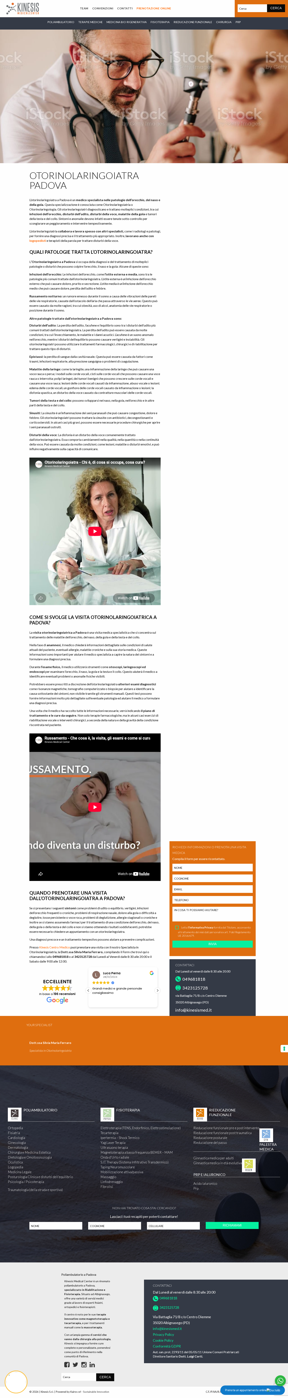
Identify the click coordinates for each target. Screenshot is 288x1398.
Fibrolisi (107, 1187)
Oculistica (15, 1162)
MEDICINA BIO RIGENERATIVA (127, 22)
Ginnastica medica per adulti (213, 1158)
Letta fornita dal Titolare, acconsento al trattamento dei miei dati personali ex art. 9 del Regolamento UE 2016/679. (214, 931)
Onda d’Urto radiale (115, 1157)
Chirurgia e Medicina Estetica (29, 1152)
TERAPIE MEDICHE (90, 22)
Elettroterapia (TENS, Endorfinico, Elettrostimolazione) (141, 1128)
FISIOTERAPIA (160, 22)
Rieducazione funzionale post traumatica (222, 1133)
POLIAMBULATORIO (60, 22)
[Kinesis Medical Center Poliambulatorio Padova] (22, 8)
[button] (88, 990)
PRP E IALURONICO (209, 1174)
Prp (196, 1188)
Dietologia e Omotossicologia (30, 1157)
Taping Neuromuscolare (118, 1167)
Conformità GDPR (167, 1346)
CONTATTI (125, 8)
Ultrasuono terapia (114, 1147)
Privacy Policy (163, 1334)
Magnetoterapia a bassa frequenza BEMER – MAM (137, 1152)
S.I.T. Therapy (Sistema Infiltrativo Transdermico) (134, 1162)
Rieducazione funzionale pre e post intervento (226, 1128)
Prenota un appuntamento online (246, 1390)
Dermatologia (18, 1147)
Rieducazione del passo (210, 1143)
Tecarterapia (109, 1133)
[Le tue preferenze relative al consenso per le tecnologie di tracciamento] (284, 1048)
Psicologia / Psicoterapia (26, 1182)
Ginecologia (17, 1143)
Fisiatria (14, 1133)
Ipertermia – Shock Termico (120, 1138)
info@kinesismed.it (193, 1010)
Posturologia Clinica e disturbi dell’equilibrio (40, 1177)
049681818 (193, 979)
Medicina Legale (20, 1172)
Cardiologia (16, 1138)
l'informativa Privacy (200, 927)
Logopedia (15, 1167)
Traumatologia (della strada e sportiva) (35, 1190)
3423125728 (195, 987)
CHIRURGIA (224, 22)
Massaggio (108, 1177)
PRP (238, 22)
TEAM (84, 8)
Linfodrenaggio (112, 1182)
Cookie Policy (163, 1340)
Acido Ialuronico (205, 1183)
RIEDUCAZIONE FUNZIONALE (193, 22)
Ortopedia (15, 1128)
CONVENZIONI (102, 8)
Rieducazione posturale (210, 1138)
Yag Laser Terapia (113, 1143)
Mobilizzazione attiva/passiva (122, 1172)
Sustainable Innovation (96, 1391)
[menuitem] (84, 8)
